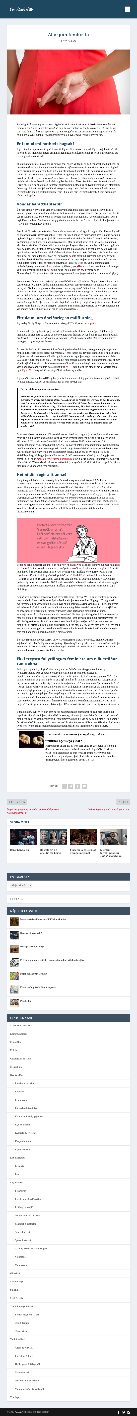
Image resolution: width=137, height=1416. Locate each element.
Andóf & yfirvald (24, 1348)
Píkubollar (25, 1001)
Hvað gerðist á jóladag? (32, 946)
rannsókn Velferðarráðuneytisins (54, 458)
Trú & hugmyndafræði (21, 1306)
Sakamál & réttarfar (25, 1224)
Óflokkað (15, 1273)
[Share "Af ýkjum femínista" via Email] (84, 786)
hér (49, 269)
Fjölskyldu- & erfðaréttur (28, 1199)
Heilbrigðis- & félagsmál (27, 1364)
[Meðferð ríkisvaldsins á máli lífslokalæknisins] (14, 921)
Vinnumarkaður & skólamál (29, 1389)
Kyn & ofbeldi (22, 1124)
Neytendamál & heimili (27, 1380)
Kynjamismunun (23, 1141)
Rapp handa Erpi (20, 850)
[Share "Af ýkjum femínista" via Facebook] (64, 786)
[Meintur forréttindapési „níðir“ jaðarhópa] (113, 837)
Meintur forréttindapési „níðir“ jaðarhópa (111, 853)
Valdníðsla (20, 1257)
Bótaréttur (20, 1191)
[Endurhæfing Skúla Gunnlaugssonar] (14, 989)
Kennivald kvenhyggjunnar (29, 1116)
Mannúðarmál (22, 1372)
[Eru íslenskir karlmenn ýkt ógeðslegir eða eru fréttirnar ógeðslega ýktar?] (68, 746)
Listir (18, 1174)
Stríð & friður (17, 1298)
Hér (80, 266)
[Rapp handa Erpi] (23, 837)
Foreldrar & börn (24, 1356)
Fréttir (13, 1050)
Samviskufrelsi (22, 1232)
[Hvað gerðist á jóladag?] (14, 949)
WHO (69, 366)
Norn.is (18, 1412)
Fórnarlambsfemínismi (26, 1108)
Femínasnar (21, 1100)
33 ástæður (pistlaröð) (21, 1025)
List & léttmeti (17, 1158)
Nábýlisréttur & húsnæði (27, 1215)
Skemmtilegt (16, 1281)
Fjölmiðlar (15, 1042)
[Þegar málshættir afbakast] (14, 976)
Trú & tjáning (22, 1323)
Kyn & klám (69, 40)
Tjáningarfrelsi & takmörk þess (31, 1248)
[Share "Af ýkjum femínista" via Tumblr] (77, 786)
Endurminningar (18, 1034)
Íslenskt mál (16, 1067)
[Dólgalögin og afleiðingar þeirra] (53, 837)
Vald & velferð (17, 1339)
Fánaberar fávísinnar (26, 1083)
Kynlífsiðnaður (22, 1149)
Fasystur (19, 1091)
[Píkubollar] (14, 1003)
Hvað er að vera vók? (31, 933)
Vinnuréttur (21, 1265)
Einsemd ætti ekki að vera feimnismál (83, 851)
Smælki (14, 1290)
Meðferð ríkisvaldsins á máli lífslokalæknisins (43, 919)
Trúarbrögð (21, 1331)
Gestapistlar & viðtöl (20, 1058)
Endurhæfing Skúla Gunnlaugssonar (38, 987)
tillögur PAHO (28, 370)
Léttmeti (19, 1166)
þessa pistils (90, 323)
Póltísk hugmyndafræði (27, 1314)
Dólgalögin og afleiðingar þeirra (50, 851)
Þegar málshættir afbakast (33, 974)
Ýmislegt (14, 1397)
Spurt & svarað (23, 1240)
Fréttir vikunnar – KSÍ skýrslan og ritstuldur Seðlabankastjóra (52, 960)
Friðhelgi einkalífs (24, 1207)
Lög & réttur (16, 1182)
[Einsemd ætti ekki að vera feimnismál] (83, 837)
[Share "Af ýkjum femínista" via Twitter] (70, 786)
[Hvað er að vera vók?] (14, 935)
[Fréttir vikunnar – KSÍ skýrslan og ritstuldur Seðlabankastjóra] (14, 962)
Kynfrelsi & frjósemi (25, 1133)
